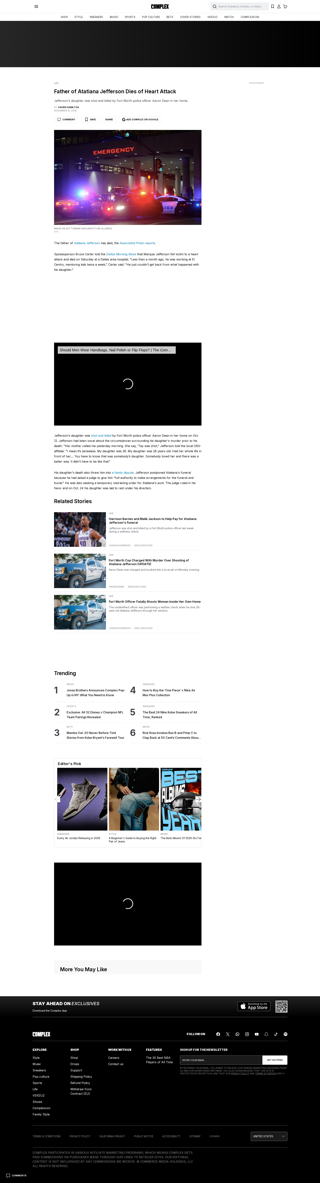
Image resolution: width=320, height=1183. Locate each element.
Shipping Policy (81, 1076)
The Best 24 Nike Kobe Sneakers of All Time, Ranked (170, 714)
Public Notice (143, 1136)
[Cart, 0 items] (285, 6)
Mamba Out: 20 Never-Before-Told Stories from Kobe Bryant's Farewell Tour (95, 735)
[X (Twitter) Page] (228, 1034)
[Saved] (272, 6)
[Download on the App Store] (254, 1006)
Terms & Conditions (47, 1136)
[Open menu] (36, 6)
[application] (127, 384)
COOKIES (214, 1136)
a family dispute (123, 472)
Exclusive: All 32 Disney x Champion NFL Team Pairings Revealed (95, 714)
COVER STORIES (190, 17)
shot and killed (101, 435)
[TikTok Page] (276, 1034)
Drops (74, 1064)
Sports (71, 706)
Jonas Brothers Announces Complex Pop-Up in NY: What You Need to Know (96, 692)
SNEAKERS (96, 17)
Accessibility (171, 1136)
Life (56, 83)
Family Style (41, 1114)
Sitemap (195, 1136)
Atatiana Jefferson (87, 243)
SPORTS (130, 17)
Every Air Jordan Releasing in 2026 (78, 838)
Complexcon (41, 1108)
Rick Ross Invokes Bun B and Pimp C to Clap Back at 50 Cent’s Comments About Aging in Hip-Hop (171, 735)
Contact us (115, 1064)
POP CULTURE (151, 17)
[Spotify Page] (285, 1034)
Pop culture (41, 1076)
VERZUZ (212, 17)
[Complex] (160, 6)
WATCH (229, 17)
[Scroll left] (57, 799)
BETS (169, 17)
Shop (74, 1058)
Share (109, 119)
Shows (37, 1102)
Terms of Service (266, 1073)
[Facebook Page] (218, 1034)
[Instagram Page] (247, 1034)
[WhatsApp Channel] (237, 1034)
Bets (70, 727)
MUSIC (114, 17)
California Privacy (112, 1136)
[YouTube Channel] (257, 1034)
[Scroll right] (198, 799)
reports (137, 243)
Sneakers (149, 684)
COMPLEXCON (250, 17)
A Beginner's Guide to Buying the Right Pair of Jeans (132, 839)
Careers (113, 1058)
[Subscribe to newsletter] (274, 1060)
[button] (128, 904)
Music (70, 684)
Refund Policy (80, 1083)
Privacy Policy (240, 1073)
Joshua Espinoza (120, 545)
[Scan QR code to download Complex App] (281, 1007)
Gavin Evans (116, 586)
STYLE (78, 17)
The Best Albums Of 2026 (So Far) (182, 838)
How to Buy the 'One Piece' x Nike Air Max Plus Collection (169, 692)
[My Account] (279, 6)
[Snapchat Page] (266, 1034)
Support (76, 1070)
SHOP (64, 17)
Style (112, 834)
